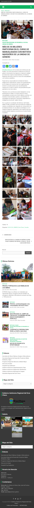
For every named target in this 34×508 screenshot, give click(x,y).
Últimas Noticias (8, 261)
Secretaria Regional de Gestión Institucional (18, 340)
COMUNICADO (7, 235)
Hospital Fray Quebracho (8, 365)
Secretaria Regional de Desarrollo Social (15, 42)
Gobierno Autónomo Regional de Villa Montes (14, 369)
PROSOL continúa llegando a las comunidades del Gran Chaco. (20, 304)
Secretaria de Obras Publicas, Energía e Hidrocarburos (16, 356)
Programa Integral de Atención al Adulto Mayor (14, 361)
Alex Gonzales (15, 59)
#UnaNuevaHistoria (7, 70)
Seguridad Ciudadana (15, 341)
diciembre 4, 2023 (6, 59)
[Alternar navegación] (3, 7)
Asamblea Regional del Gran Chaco (11, 373)
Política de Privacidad (12, 505)
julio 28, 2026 (5, 289)
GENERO (16, 227)
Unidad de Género (7, 44)
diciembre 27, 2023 (14, 347)
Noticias (5, 40)
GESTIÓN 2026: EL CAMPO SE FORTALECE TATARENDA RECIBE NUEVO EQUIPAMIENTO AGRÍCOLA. (20, 316)
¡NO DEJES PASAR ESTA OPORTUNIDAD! (17, 344)
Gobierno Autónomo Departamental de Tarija (14, 367)
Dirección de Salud (7, 363)
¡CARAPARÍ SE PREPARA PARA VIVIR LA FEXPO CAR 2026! (19, 330)
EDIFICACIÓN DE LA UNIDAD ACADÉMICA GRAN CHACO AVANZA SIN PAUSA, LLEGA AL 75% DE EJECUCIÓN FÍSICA (17, 241)
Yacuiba (27, 227)
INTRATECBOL (23, 505)
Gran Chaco (21, 227)
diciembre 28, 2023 (14, 333)
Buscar (4, 249)
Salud (16, 325)
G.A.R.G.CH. (10, 227)
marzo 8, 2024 (13, 320)
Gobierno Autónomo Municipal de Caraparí (13, 371)
